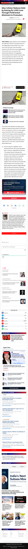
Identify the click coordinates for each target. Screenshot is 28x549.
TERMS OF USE (21, 546)
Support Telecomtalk (6, 0)
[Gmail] (11, 205)
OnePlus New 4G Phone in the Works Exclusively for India (11, 399)
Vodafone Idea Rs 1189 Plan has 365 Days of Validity (13, 432)
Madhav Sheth (5, 287)
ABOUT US (5, 546)
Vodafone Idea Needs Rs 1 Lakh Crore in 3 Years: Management (13, 409)
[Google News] (14, 208)
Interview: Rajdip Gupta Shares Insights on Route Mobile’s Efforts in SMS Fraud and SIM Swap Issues (20, 523)
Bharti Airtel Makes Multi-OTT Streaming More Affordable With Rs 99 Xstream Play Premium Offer (18, 338)
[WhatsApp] (19, 205)
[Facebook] (4, 205)
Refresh (4, 394)
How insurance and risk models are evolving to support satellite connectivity (10, 283)
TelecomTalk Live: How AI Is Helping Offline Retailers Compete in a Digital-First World (20, 506)
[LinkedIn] (15, 205)
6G (3, 531)
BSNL (11, 533)
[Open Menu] (25, 3)
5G (10, 531)
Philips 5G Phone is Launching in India (12, 442)
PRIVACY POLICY (14, 547)
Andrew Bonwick (6, 279)
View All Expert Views (14, 388)
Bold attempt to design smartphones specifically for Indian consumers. (9, 292)
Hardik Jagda (5, 270)
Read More (14, 198)
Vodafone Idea (21, 533)
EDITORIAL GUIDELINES (12, 546)
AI (10, 536)
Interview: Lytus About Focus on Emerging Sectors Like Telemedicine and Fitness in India (7, 523)
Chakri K (12, 17)
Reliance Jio (5, 536)
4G (18, 531)
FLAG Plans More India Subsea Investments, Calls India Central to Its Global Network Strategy (13, 492)
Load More (14, 233)
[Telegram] (23, 205)
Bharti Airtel (5, 533)
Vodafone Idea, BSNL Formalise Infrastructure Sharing (10, 422)
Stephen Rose (5, 296)
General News (20, 536)
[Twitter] (8, 205)
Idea (4, 130)
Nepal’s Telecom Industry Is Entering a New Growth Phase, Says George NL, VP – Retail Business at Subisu (7, 507)
